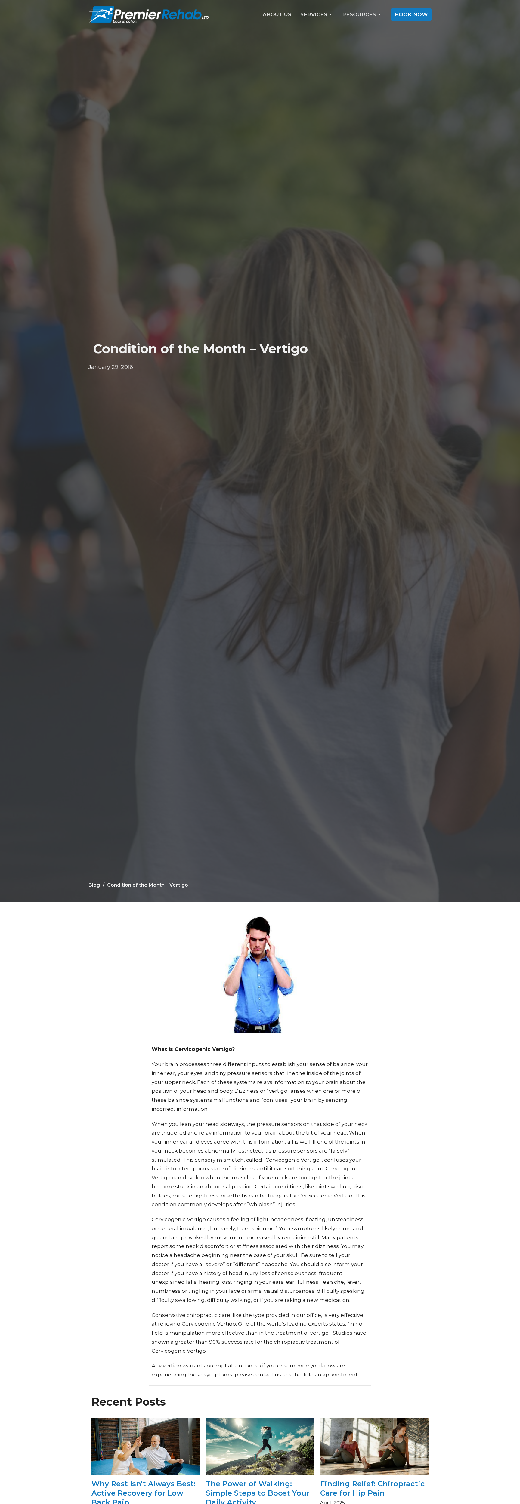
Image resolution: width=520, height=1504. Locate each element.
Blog (94, 885)
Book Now (411, 14)
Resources (359, 14)
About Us (277, 14)
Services (313, 14)
